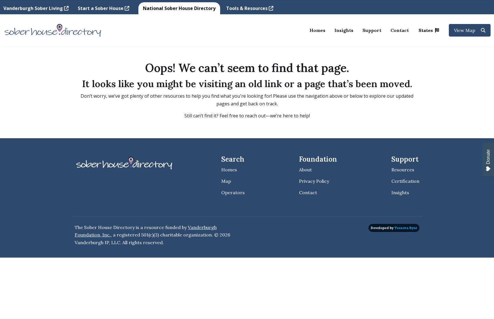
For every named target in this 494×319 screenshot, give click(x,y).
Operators (233, 192)
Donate (488, 156)
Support (371, 30)
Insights (343, 30)
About (305, 169)
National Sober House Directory (179, 8)
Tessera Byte (406, 228)
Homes (317, 30)
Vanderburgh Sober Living (33, 8)
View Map (465, 30)
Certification (405, 181)
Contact (400, 30)
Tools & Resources (247, 8)
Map (226, 181)
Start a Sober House (101, 8)
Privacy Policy (314, 181)
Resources (402, 169)
